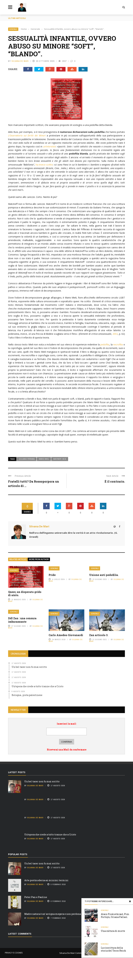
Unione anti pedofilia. (104, 575)
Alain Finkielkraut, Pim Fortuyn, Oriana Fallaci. (115, 916)
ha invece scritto (44, 164)
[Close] (130, 901)
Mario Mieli (44, 459)
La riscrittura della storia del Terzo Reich (113, 949)
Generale (13, 29)
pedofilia (104, 344)
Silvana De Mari (20, 61)
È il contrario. (115, 481)
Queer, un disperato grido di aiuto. (24, 593)
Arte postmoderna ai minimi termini (46, 880)
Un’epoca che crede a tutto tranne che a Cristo (50, 834)
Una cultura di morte (113, 930)
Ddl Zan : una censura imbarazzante (22, 620)
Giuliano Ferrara (27, 459)
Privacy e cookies (14, 952)
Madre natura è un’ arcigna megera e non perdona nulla (56, 913)
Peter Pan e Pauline (35, 897)
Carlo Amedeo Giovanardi (66, 635)
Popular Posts (17, 854)
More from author (39, 559)
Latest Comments (19, 933)
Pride (52, 575)
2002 (115, 333)
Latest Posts (16, 772)
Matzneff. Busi (59, 459)
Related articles (17, 559)
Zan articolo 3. (98, 635)
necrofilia (118, 344)
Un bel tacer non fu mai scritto (42, 781)
